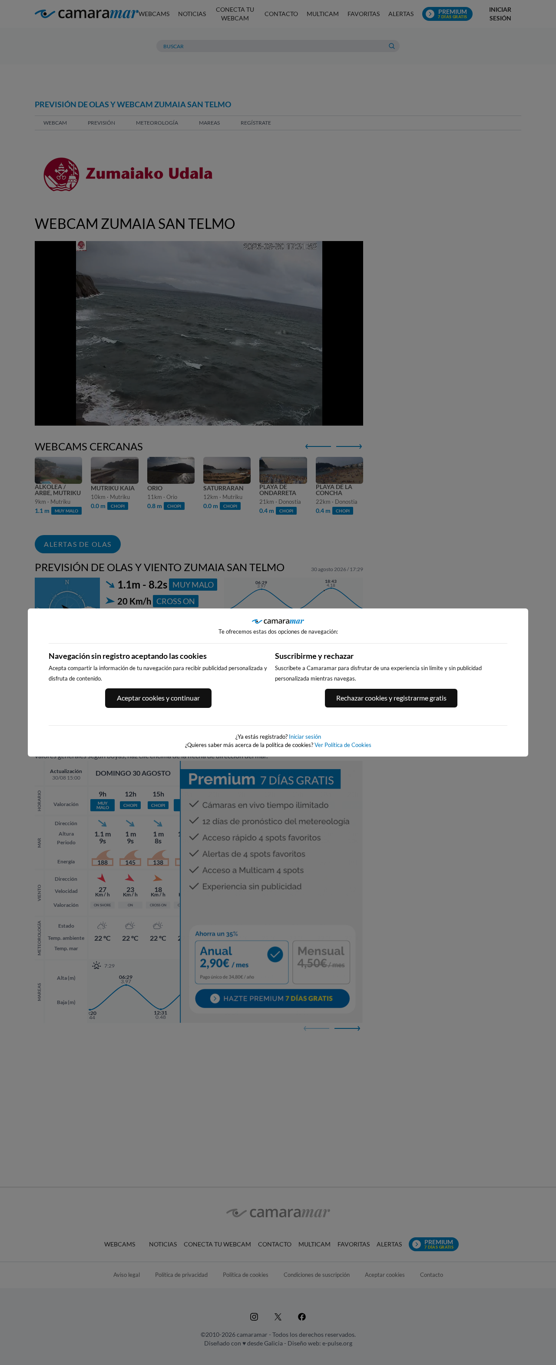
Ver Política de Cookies (342, 744)
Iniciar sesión (305, 736)
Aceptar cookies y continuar (158, 698)
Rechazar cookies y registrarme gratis (391, 698)
